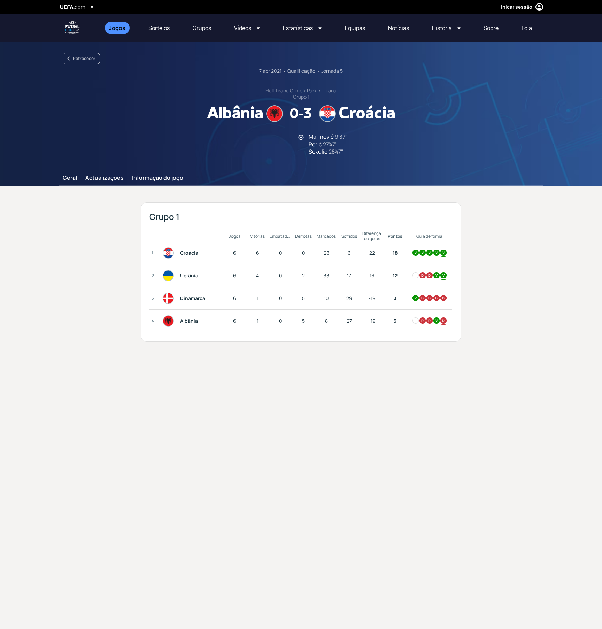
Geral (70, 178)
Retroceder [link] (84, 58)
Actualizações (104, 178)
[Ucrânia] (170, 275)
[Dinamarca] (170, 298)
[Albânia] (170, 321)
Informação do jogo (157, 178)
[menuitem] (120, 27)
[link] (117, 27)
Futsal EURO (73, 27)
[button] (247, 27)
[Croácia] (170, 253)
